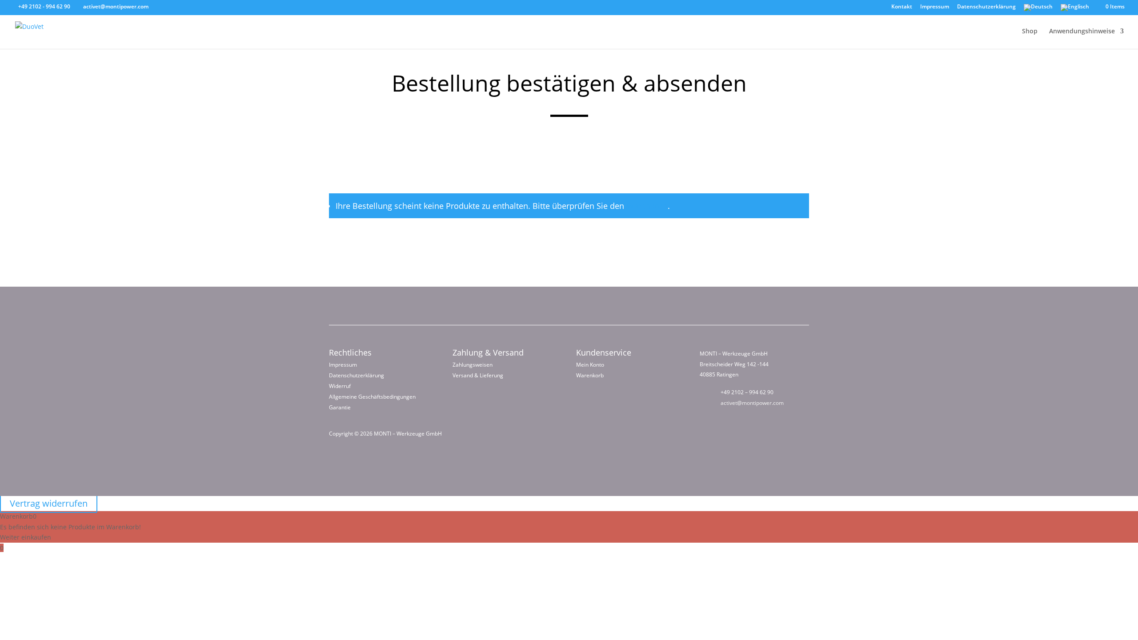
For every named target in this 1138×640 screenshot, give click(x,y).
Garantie (340, 407)
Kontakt (901, 7)
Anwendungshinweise (1082, 31)
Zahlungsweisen (473, 364)
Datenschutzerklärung (986, 7)
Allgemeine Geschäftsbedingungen (372, 396)
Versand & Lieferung (478, 375)
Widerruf (340, 386)
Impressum (934, 7)
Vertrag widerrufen (49, 503)
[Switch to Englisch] (1075, 9)
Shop (1030, 31)
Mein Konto (590, 364)
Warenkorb (647, 205)
